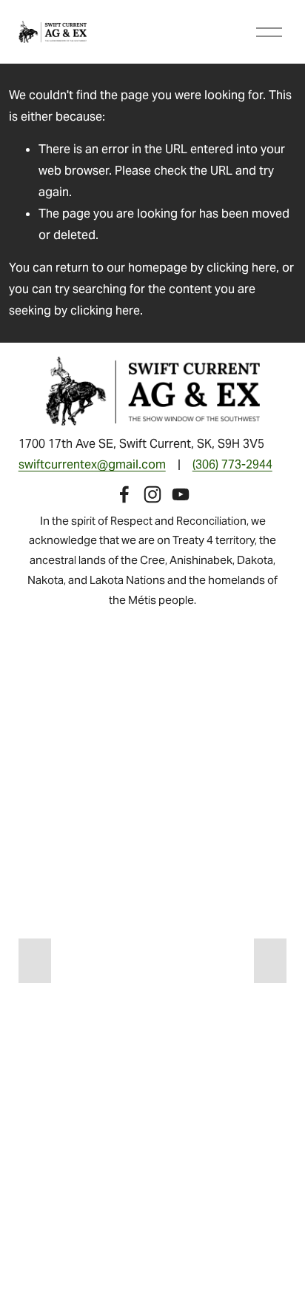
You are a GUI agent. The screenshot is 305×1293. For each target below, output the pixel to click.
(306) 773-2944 (232, 464)
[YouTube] (181, 494)
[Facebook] (124, 494)
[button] (35, 960)
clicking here (241, 267)
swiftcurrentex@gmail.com (92, 464)
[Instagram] (152, 494)
